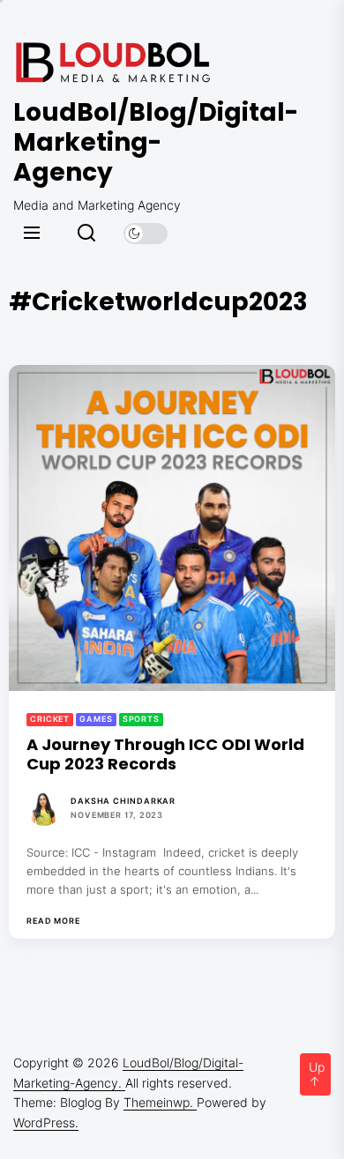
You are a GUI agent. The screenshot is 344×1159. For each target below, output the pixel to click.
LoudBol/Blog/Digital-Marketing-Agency (119, 142)
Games (96, 719)
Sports (141, 719)
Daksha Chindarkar (123, 801)
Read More (53, 921)
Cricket (50, 719)
